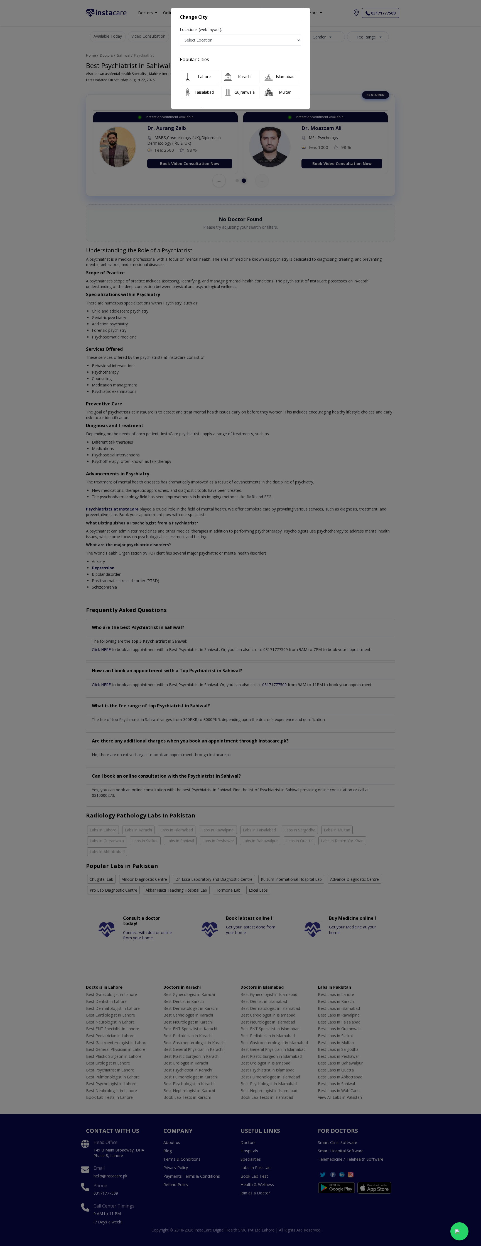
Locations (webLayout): (201, 29)
